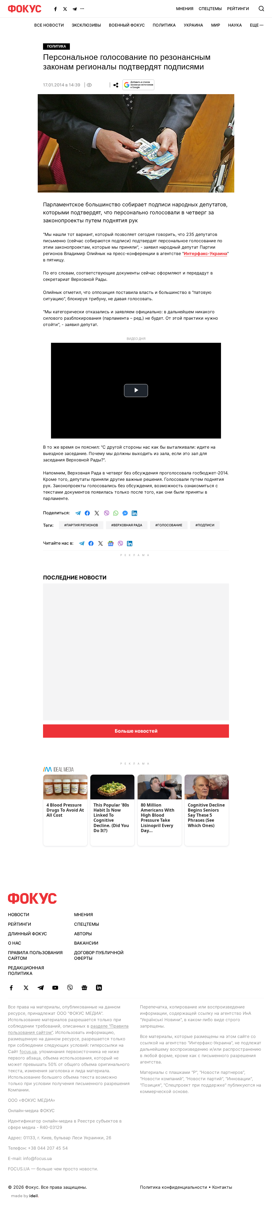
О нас (14, 943)
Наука (235, 25)
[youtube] (55, 987)
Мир (215, 25)
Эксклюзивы (86, 25)
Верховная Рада (127, 525)
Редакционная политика (26, 970)
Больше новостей (136, 731)
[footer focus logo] (32, 898)
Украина (193, 25)
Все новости (49, 25)
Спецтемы (210, 9)
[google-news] (84, 987)
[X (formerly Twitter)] (65, 9)
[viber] (70, 987)
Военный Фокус (127, 25)
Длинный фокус (27, 933)
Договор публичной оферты (99, 955)
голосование (170, 525)
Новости (18, 914)
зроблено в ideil (25, 1196)
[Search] (261, 8)
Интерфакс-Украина (205, 253)
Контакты (222, 1187)
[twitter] (26, 987)
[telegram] (40, 987)
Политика (164, 25)
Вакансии (86, 943)
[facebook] (11, 987)
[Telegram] (74, 9)
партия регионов (82, 525)
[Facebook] (55, 9)
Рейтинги (238, 9)
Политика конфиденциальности (173, 1187)
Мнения (184, 9)
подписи (206, 525)
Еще (254, 25)
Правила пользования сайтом (35, 955)
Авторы (83, 933)
